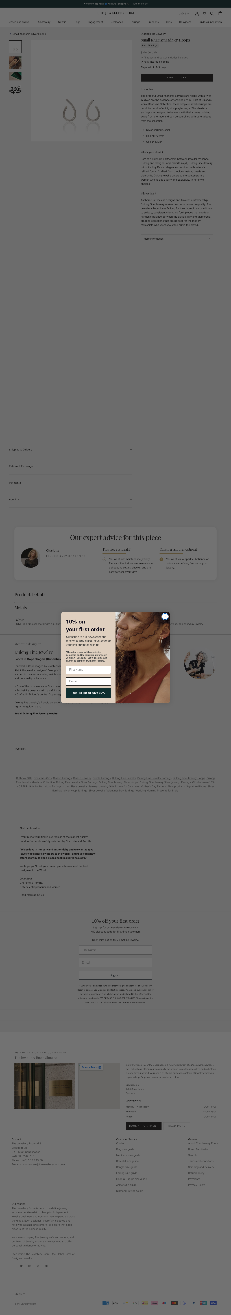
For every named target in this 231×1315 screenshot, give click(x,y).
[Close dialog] (165, 616)
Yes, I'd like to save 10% (88, 692)
